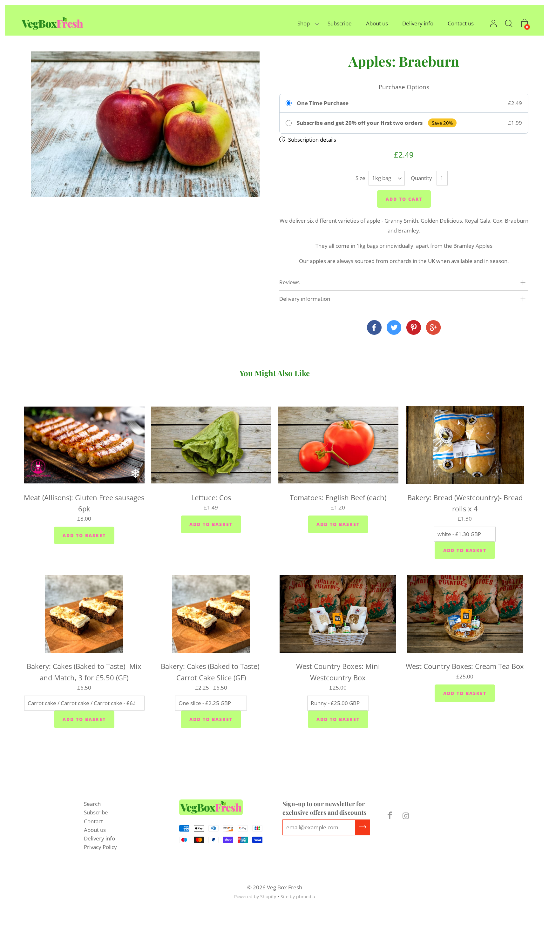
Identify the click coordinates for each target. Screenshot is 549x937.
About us (377, 23)
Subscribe (340, 23)
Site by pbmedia (298, 896)
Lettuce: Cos (211, 497)
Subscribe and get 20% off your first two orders (360, 123)
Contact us (461, 23)
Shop (303, 23)
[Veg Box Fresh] (374, 328)
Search (92, 803)
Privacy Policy (100, 847)
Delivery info (417, 23)
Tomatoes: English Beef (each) (338, 497)
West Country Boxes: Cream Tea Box (465, 666)
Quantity (421, 178)
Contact (93, 821)
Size (360, 178)
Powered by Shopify (255, 896)
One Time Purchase (323, 103)
